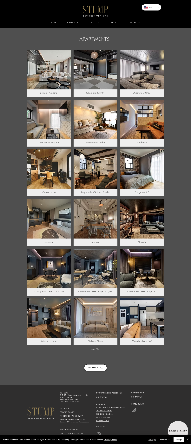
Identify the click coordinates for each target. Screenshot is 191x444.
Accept (179, 439)
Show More (96, 349)
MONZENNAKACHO (104, 414)
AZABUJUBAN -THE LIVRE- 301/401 (111, 407)
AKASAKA (100, 404)
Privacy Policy (110, 439)
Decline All (164, 439)
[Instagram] (133, 410)
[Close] (187, 439)
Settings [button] (152, 439)
